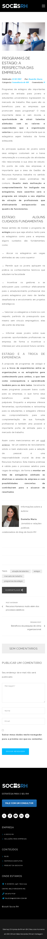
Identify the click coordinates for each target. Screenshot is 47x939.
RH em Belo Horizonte (19, 934)
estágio (37, 571)
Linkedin (21, 816)
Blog (6, 856)
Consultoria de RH (20, 82)
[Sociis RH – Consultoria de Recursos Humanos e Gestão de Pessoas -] (15, 6)
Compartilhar (13, 590)
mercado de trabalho (13, 576)
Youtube (15, 816)
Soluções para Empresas (15, 839)
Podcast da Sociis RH (13, 865)
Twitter (4, 816)
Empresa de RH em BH (19, 929)
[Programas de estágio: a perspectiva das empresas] (23, 36)
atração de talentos (20, 571)
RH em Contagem (36, 934)
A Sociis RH (9, 834)
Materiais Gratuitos (13, 861)
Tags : (5, 571)
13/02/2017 (17, 79)
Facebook (10, 816)
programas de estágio (13, 581)
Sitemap (6, 929)
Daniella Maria (35, 79)
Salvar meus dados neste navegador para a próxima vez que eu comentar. (22, 737)
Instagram (27, 816)
